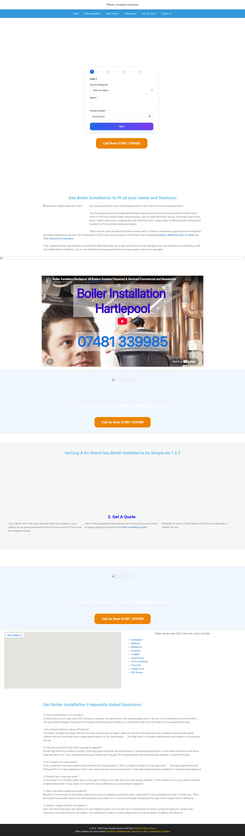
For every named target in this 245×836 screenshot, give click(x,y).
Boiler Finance (112, 13)
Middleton (136, 647)
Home (76, 13)
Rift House (136, 672)
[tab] (122, 715)
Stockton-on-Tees (140, 831)
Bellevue (135, 643)
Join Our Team (149, 13)
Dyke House (137, 657)
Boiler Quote (130, 13)
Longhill (135, 654)
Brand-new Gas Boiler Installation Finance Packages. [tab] (141, 557)
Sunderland (55, 238)
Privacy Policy (141, 828)
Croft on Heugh (139, 661)
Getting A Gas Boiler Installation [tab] (23, 557)
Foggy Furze (137, 668)
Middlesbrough (176, 235)
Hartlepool (161, 235)
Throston (136, 665)
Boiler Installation (92, 13)
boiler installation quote (134, 527)
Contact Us (166, 13)
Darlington (68, 238)
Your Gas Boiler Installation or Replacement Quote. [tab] (76, 557)
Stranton (136, 650)
